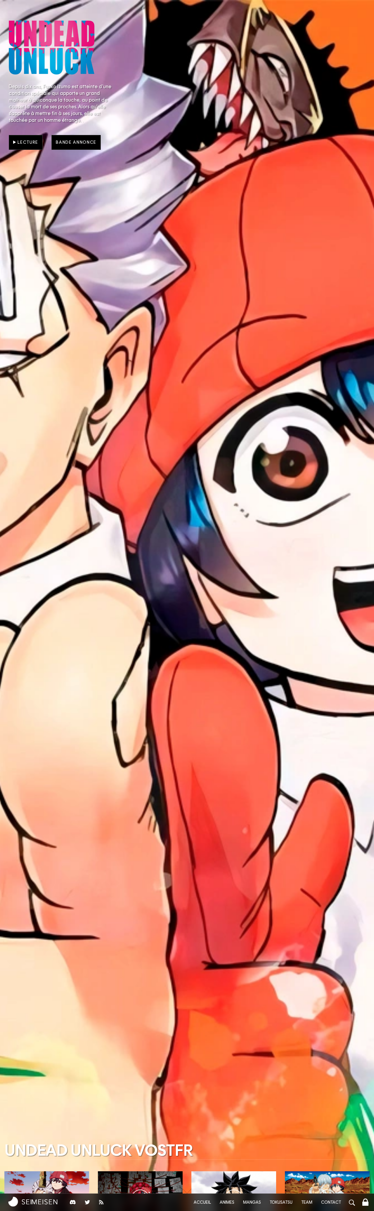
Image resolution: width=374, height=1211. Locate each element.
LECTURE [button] (27, 142)
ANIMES (227, 1202)
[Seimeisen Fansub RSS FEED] (102, 1203)
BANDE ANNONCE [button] (76, 142)
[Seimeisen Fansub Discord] (72, 1203)
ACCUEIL (202, 1202)
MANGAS (252, 1202)
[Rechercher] (352, 1203)
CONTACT (331, 1202)
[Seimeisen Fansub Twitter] (87, 1203)
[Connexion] (365, 1203)
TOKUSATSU (281, 1202)
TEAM (306, 1202)
